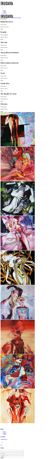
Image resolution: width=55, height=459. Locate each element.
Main (4, 10)
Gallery (4, 11)
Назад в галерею (17, 17)
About (4, 13)
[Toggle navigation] (1, 1)
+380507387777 (4, 439)
